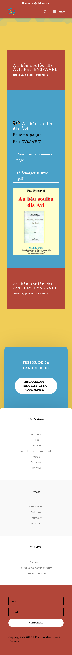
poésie (29, 74)
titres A (18, 74)
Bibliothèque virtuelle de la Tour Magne (34, 385)
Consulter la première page (34, 157)
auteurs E (42, 74)
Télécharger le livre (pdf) (32, 176)
